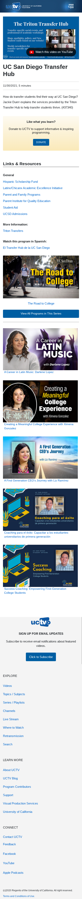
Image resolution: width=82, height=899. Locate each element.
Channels (9, 711)
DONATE (41, 142)
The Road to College (41, 303)
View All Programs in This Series (41, 313)
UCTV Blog (10, 778)
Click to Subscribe (41, 657)
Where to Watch (13, 727)
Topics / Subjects (14, 694)
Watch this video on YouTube (51, 53)
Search (7, 744)
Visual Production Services (20, 803)
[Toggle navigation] (70, 6)
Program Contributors (17, 786)
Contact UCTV (12, 836)
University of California (17, 811)
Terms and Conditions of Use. (19, 896)
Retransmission (13, 736)
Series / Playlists (14, 702)
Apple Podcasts (13, 872)
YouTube (8, 863)
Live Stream (11, 719)
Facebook (9, 853)
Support (8, 795)
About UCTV (11, 770)
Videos (7, 685)
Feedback (9, 844)
